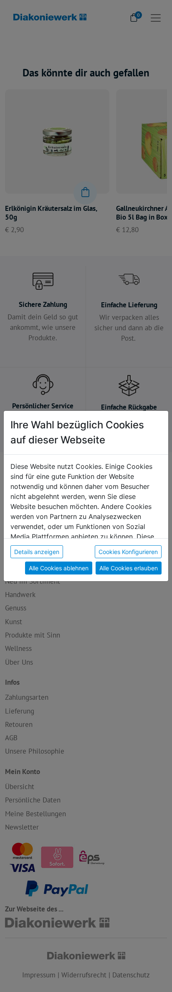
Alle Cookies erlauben (128, 568)
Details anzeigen (36, 551)
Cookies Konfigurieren (128, 551)
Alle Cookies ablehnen (59, 568)
